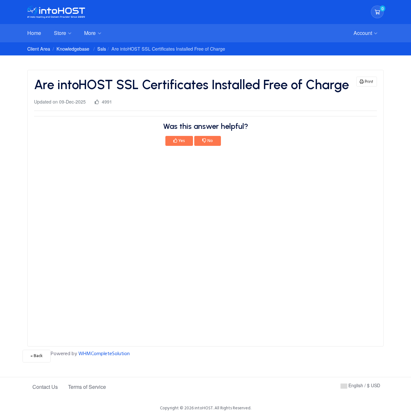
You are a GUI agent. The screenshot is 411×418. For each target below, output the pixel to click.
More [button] (90, 33)
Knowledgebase (73, 48)
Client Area (38, 48)
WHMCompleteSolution (104, 353)
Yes (181, 141)
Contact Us (45, 386)
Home (34, 33)
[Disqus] (205, 248)
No (209, 141)
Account (363, 33)
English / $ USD (363, 385)
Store (60, 33)
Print (368, 81)
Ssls (101, 48)
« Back (37, 355)
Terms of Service (87, 386)
